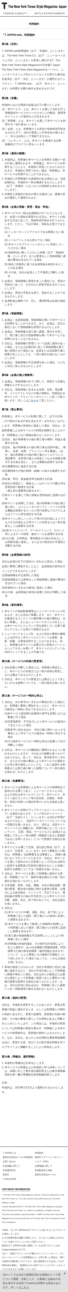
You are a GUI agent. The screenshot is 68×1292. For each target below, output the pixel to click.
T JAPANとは (9, 1153)
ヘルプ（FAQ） (42, 1161)
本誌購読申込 (9, 1170)
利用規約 (39, 1153)
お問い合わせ (9, 1161)
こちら (32, 400)
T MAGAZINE (9, 1179)
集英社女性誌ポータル (45, 1174)
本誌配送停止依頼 (43, 1170)
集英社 (6, 1174)
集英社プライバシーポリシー (49, 1157)
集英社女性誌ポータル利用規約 (18, 1157)
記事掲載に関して (43, 1166)
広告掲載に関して (11, 1166)
